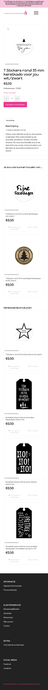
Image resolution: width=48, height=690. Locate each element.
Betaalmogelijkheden (11, 609)
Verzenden (8, 613)
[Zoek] (28, 13)
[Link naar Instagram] (42, 687)
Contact (7, 626)
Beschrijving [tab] (10, 120)
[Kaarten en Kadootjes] (20, 13)
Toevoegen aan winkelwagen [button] (15, 228)
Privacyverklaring (10, 590)
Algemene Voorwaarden (13, 586)
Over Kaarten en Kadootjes (14, 645)
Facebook (7, 664)
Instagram (7, 668)
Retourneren (8, 617)
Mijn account (8, 622)
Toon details (33, 227)
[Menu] (34, 13)
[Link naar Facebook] (39, 687)
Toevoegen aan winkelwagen (15, 104)
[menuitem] (28, 13)
